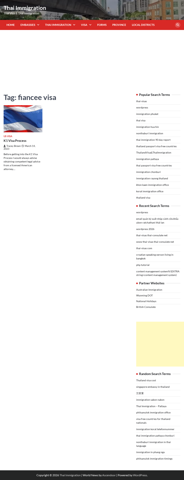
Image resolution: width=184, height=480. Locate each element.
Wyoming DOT (144, 295)
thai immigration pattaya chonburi (155, 435)
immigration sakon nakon (150, 399)
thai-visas (141, 101)
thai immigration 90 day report (153, 139)
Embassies (27, 24)
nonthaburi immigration (149, 133)
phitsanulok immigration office (153, 412)
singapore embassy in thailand (153, 386)
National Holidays (146, 301)
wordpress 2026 (145, 228)
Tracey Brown (13, 146)
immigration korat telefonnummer (155, 429)
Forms (102, 24)
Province (119, 24)
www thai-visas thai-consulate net (155, 241)
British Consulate (146, 306)
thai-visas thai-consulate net (151, 235)
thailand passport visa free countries (156, 146)
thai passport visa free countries (154, 165)
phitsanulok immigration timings (154, 458)
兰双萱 (140, 393)
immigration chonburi (148, 171)
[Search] (177, 25)
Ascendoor (109, 475)
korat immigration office (149, 191)
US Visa (8, 136)
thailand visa (143, 197)
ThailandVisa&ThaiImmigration (153, 152)
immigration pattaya (147, 158)
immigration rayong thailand (152, 178)
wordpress (142, 107)
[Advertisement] (92, 59)
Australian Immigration (149, 289)
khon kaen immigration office (152, 184)
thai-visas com (144, 248)
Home (10, 24)
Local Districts (143, 24)
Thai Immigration (25, 7)
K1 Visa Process (15, 141)
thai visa (140, 120)
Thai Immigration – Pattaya (151, 406)
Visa (84, 24)
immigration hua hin (147, 126)
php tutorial (143, 264)
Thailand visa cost (146, 380)
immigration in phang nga (150, 452)
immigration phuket (147, 113)
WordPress (140, 475)
